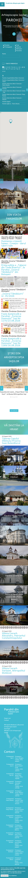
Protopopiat (8, 47)
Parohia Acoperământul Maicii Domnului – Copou (13, 80)
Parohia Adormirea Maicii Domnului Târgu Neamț (13, 95)
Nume (4, 53)
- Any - (10, 63)
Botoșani (19, 49)
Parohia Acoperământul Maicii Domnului (13, 78)
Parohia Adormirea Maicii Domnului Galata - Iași (13, 91)
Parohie (7, 45)
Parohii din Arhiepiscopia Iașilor (15, 3)
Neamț (19, 47)
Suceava (19, 50)
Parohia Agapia (6, 101)
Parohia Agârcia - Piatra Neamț (10, 104)
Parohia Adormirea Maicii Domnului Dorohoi (11, 88)
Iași (18, 45)
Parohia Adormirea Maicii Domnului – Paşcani (12, 98)
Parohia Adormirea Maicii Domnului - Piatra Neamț (12, 84)
